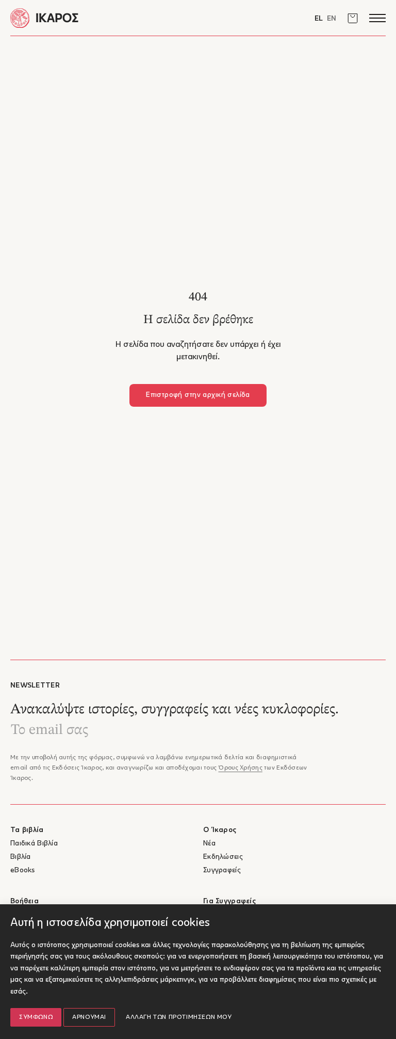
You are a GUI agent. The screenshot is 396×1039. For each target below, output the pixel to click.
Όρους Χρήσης (240, 768)
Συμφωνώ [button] (36, 1017)
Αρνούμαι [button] (89, 1017)
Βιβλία (20, 857)
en (331, 18)
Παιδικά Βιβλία (34, 843)
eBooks (22, 870)
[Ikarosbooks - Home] (104, 18)
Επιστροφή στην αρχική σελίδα (198, 395)
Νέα (209, 843)
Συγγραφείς (222, 870)
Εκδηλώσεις (223, 857)
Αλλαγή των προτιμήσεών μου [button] (179, 1017)
